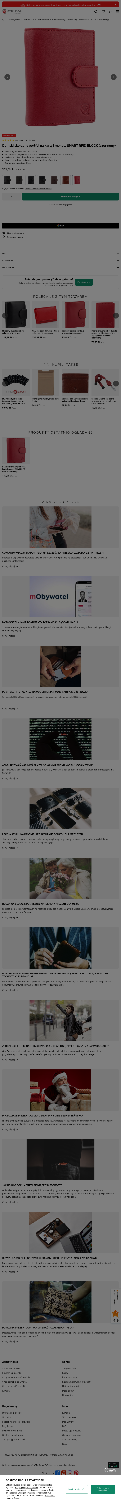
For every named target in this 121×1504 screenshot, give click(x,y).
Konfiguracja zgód (76, 1489)
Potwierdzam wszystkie (103, 1489)
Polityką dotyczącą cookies (26, 1487)
